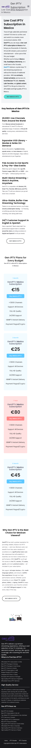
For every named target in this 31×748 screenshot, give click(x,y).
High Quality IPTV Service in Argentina (11, 678)
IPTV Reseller (13, 740)
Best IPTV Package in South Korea (10, 666)
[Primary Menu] (28, 6)
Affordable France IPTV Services (10, 680)
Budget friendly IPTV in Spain (9, 672)
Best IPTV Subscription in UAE (9, 670)
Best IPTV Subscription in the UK (10, 713)
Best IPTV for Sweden (7, 711)
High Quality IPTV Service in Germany (11, 728)
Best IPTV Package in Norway (9, 664)
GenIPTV (7, 67)
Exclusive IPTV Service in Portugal (10, 676)
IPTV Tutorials (23, 740)
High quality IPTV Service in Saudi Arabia (12, 723)
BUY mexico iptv (13, 97)
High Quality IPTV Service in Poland (11, 730)
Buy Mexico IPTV (15, 296)
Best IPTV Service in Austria (9, 668)
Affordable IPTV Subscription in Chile (11, 661)
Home (6, 740)
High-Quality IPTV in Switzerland (10, 719)
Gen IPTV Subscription (20, 743)
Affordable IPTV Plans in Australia (10, 725)
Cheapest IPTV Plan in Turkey (9, 674)
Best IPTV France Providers (8, 721)
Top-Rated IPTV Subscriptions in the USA (12, 715)
